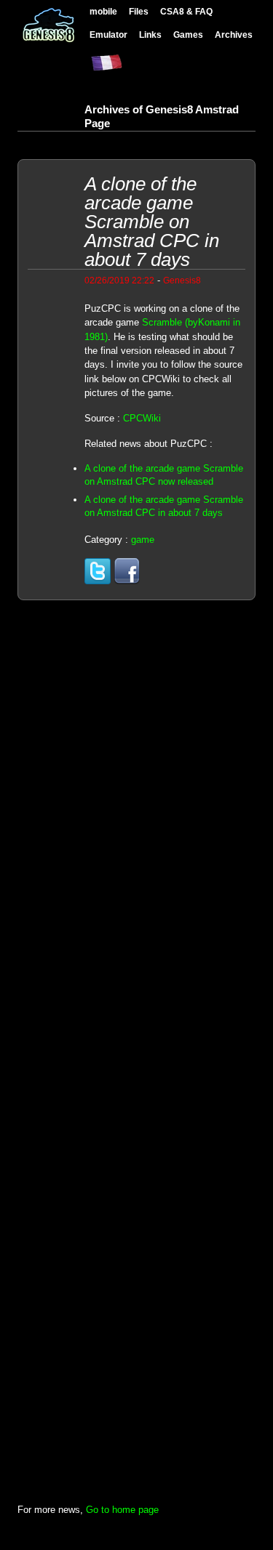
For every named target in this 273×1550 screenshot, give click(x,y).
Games (188, 34)
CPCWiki (142, 418)
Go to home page (122, 1509)
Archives (234, 34)
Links (150, 34)
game (142, 539)
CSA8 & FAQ (186, 11)
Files (139, 11)
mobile (103, 11)
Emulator (108, 34)
